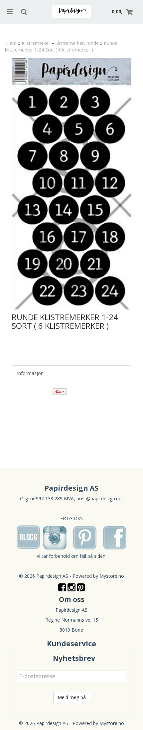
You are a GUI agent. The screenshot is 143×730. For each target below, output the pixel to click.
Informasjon (30, 373)
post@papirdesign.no (99, 498)
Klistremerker (36, 43)
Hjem (11, 43)
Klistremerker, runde (77, 43)
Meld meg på (72, 697)
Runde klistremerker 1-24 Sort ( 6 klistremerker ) (61, 46)
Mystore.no (111, 576)
